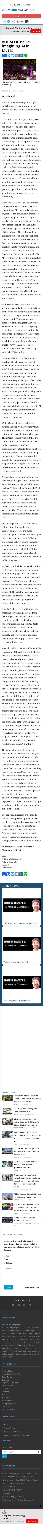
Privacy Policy (9, 1428)
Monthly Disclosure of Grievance (17, 1435)
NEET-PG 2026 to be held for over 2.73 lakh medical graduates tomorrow (25, 1165)
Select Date (7, 1447)
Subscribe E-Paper (22, 16)
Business (17, 1157)
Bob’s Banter (7, 1377)
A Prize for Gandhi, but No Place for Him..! (20, 923)
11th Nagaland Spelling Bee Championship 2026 (25, 1110)
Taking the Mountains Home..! (15, 962)
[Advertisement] (17, 1023)
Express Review (8, 1409)
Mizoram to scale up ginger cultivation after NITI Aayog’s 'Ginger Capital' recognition (26, 1122)
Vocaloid (5, 865)
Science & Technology (23, 1223)
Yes (7, 1256)
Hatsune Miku (7, 867)
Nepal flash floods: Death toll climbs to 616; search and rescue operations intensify (27, 1098)
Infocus (5, 91)
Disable (5, 1388)
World (16, 1104)
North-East (18, 1128)
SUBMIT (8, 1287)
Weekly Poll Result (32, 1287)
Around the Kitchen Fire (11, 1374)
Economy (5, 1391)
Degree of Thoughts (10, 1383)
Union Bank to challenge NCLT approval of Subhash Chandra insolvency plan (26, 1151)
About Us (7, 1424)
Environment (7, 1406)
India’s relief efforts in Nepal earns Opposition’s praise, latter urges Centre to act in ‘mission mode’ (27, 1136)
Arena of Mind (7, 1371)
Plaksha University (9, 862)
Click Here (36, 31)
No (6, 1259)
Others (8, 1263)
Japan (4, 856)
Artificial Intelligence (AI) (12, 859)
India (16, 1144)
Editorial (5, 1394)
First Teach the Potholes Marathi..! (17, 1001)
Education (6, 1397)
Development (7, 1385)
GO (4, 1456)
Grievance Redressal (12, 1431)
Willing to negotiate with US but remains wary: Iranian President (27, 1195)
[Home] (20, 9)
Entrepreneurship (9, 1403)
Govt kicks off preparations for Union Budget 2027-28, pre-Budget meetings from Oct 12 (27, 1207)
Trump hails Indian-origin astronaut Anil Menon (24, 1219)
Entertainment (8, 1400)
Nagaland (18, 1114)
